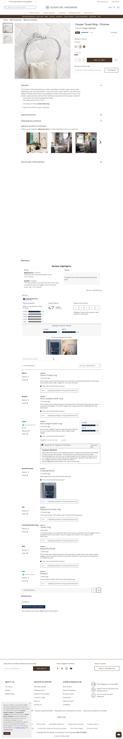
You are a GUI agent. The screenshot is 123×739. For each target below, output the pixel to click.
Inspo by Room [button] (88, 13)
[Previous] (5, 1)
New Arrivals (67, 687)
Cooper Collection (89, 28)
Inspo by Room (68, 701)
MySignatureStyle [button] (74, 13)
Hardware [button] (92, 16)
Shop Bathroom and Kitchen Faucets (68, 711)
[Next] (36, 1)
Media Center (10, 694)
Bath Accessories (15, 20)
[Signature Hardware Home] (61, 7)
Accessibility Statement (56, 724)
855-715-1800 (82, 732)
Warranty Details (40, 687)
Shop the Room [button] (35, 13)
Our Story (8, 687)
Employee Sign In (93, 724)
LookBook (66, 705)
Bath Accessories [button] (82, 16)
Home (6, 20)
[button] (30, 703)
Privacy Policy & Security (75, 724)
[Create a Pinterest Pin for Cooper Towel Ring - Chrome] (77, 32)
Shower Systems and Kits (44, 711)
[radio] (76, 47)
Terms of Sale (41, 724)
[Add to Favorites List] (116, 60)
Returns (37, 701)
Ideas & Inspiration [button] (49, 13)
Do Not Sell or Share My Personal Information (52, 728)
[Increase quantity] (83, 60)
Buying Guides (68, 694)
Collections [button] (61, 13)
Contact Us (38, 705)
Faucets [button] (52, 16)
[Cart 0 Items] (118, 7)
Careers (7, 690)
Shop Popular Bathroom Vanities (95, 711)
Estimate (112, 70)
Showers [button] (59, 16)
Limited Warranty (43, 104)
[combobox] (20, 7)
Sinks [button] (46, 16)
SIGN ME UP (41, 668)
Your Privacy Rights (77, 728)
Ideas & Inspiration (69, 690)
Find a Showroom (102, 2)
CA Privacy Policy (92, 728)
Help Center (115, 2)
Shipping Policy (39, 690)
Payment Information (42, 694)
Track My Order (39, 697)
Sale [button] (99, 16)
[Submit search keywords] (6, 7)
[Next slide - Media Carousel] (100, 142)
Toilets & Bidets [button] (69, 16)
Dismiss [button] (7, 733)
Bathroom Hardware (30, 20)
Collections (67, 697)
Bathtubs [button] (40, 16)
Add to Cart (99, 60)
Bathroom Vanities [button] (28, 16)
